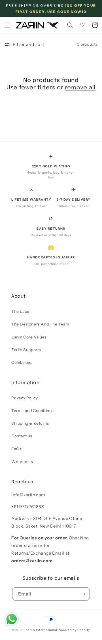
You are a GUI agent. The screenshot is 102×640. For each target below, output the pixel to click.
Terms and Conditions (32, 410)
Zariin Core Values (29, 337)
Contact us (21, 436)
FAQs (16, 448)
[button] (7, 25)
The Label (20, 311)
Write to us (22, 461)
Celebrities (22, 362)
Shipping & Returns (30, 423)
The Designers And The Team (40, 324)
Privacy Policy (24, 397)
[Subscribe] (83, 594)
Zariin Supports (26, 349)
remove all (80, 88)
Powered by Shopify (74, 630)
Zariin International (41, 630)
